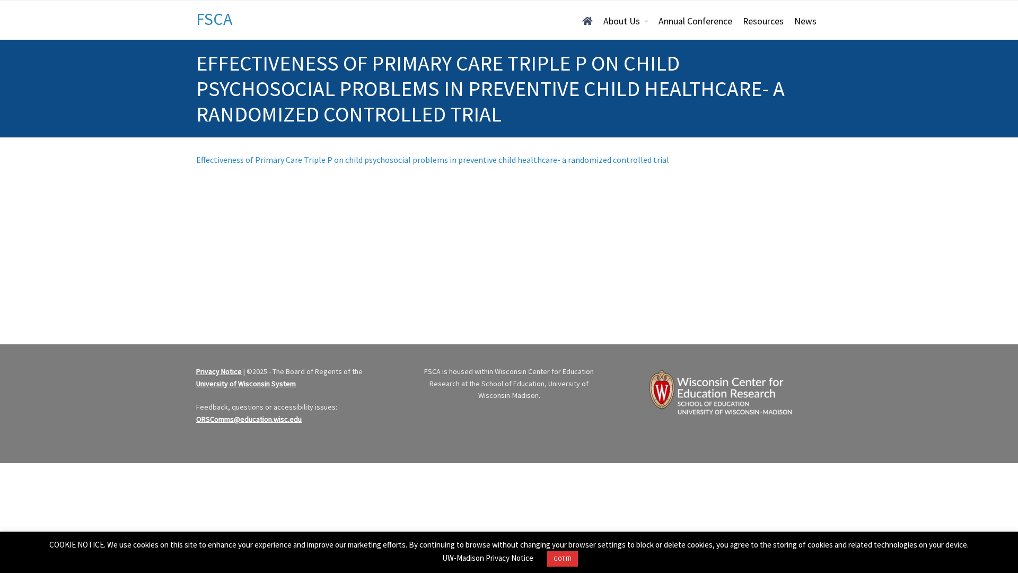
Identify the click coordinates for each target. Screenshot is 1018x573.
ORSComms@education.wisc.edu (249, 419)
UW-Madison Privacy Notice (487, 558)
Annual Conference (695, 21)
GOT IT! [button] (563, 558)
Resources (763, 21)
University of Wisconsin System (246, 383)
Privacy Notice (219, 371)
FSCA (214, 19)
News (805, 21)
